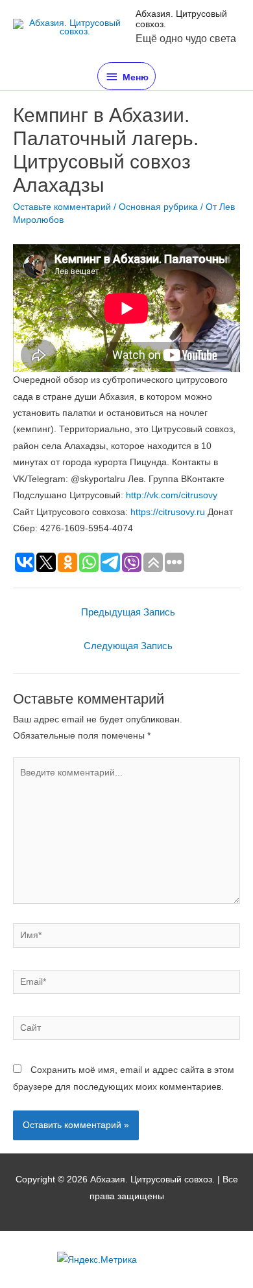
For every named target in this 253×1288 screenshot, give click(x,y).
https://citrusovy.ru (167, 512)
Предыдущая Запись (128, 612)
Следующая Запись (128, 646)
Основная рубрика (158, 207)
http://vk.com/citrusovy (171, 495)
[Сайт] (126, 1030)
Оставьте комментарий (62, 207)
